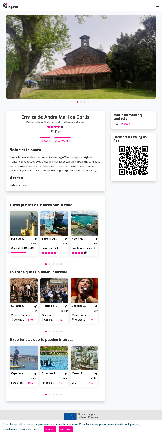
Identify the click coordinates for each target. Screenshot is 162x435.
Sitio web (125, 124)
